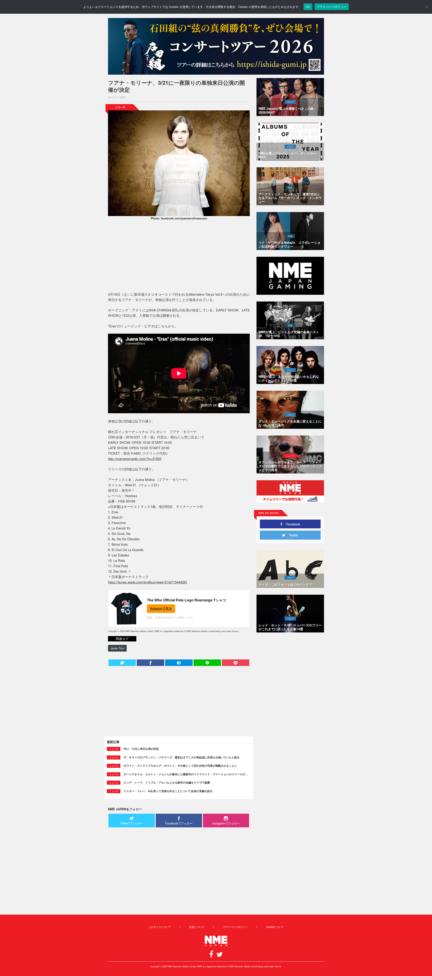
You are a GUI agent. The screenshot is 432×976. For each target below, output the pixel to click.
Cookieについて (275, 927)
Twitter (291, 535)
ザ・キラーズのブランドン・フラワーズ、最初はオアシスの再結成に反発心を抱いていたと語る (182, 757)
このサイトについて (159, 927)
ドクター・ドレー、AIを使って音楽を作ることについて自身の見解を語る (168, 791)
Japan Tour (117, 648)
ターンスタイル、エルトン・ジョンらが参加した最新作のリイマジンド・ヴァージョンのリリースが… (186, 774)
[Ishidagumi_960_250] (216, 46)
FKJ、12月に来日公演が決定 (141, 749)
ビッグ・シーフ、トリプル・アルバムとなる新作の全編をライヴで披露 (167, 782)
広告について (196, 927)
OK (308, 7)
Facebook (291, 524)
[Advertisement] (179, 256)
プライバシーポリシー (235, 927)
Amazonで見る (161, 608)
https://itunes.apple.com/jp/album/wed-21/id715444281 (147, 582)
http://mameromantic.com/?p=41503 (134, 458)
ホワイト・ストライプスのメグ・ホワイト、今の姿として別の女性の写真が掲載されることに (180, 766)
